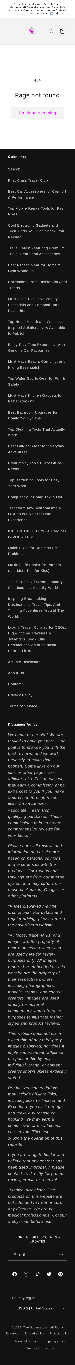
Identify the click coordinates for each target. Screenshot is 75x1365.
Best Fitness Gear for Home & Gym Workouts (34, 268)
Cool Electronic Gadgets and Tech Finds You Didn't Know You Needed (36, 231)
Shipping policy (54, 1341)
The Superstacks (35, 1327)
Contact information (40, 1348)
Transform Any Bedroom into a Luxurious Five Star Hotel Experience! (34, 514)
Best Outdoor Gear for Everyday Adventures (36, 449)
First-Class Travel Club (28, 180)
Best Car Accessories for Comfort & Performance (37, 194)
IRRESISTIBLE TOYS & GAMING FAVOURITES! (37, 534)
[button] (10, 31)
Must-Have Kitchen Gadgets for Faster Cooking (35, 398)
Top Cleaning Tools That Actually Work (36, 432)
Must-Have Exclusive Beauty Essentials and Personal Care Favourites (34, 305)
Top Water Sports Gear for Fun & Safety (36, 381)
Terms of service (27, 1341)
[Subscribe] (61, 1255)
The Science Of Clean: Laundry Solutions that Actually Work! (35, 585)
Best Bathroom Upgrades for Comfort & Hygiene (33, 415)
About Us (16, 673)
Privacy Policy (20, 695)
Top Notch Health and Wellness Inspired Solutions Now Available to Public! (36, 328)
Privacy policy (59, 1333)
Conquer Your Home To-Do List (35, 497)
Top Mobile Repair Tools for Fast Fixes (36, 211)
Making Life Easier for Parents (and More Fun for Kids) (34, 568)
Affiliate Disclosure (24, 662)
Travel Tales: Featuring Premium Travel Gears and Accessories (36, 251)
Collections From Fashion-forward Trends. (37, 285)
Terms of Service (22, 706)
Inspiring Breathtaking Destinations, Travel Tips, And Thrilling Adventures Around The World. (36, 607)
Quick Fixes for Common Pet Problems (33, 551)
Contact (14, 684)
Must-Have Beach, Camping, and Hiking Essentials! (37, 364)
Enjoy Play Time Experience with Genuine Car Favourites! (36, 347)
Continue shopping (37, 113)
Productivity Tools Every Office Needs (34, 466)
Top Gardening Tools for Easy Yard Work (34, 483)
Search (14, 169)
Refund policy (34, 1333)
